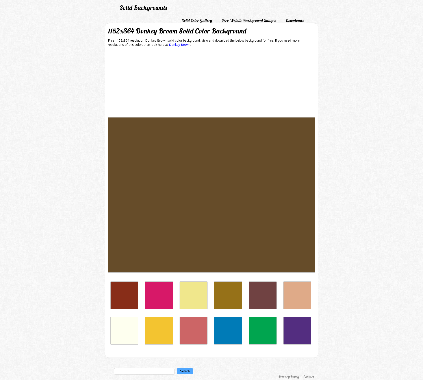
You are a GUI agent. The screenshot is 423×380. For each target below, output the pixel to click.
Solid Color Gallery (197, 20)
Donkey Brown (179, 44)
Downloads (295, 20)
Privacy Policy (288, 376)
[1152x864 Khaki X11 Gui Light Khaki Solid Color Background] (194, 308)
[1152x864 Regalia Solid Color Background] (297, 343)
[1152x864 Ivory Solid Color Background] (124, 343)
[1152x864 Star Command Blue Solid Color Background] (228, 343)
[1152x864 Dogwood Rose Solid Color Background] (159, 308)
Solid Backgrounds (143, 7)
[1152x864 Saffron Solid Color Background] (159, 343)
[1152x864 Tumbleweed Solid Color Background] (297, 308)
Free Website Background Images (249, 20)
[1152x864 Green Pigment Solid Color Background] (263, 343)
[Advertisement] (211, 83)
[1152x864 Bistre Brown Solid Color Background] (228, 308)
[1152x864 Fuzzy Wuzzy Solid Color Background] (194, 343)
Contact (308, 376)
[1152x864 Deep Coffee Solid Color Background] (263, 308)
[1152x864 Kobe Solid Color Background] (124, 308)
